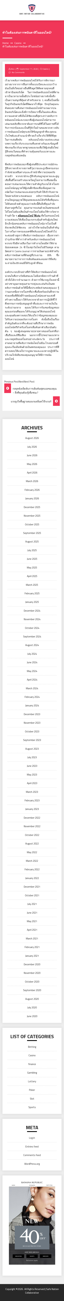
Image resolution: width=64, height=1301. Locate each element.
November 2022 (32, 826)
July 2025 (32, 550)
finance (32, 1064)
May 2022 (32, 852)
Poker (32, 1090)
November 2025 (32, 516)
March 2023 (32, 792)
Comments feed (32, 1155)
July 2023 (32, 757)
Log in (32, 1138)
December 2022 (32, 818)
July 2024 (32, 654)
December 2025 (32, 507)
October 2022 (32, 835)
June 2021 (32, 913)
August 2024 (32, 645)
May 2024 (32, 671)
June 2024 (32, 662)
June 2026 (32, 455)
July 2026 (32, 447)
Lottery (32, 1081)
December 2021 (32, 887)
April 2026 (32, 472)
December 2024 (32, 611)
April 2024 (32, 680)
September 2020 (32, 990)
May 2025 (32, 567)
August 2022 (32, 843)
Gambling (32, 1073)
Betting (32, 1047)
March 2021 (32, 938)
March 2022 (32, 861)
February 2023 (32, 800)
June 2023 (32, 766)
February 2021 (32, 947)
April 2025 (32, 576)
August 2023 (32, 749)
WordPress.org (32, 1164)
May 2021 (32, 921)
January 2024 (32, 705)
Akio (13, 68)
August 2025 (32, 541)
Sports (32, 1107)
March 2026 (32, 481)
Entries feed (32, 1146)
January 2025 (32, 602)
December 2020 (32, 964)
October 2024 (32, 628)
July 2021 (32, 904)
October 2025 (32, 524)
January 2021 (32, 956)
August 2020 (32, 999)
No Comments (18, 72)
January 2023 (32, 809)
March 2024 (32, 688)
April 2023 (32, 783)
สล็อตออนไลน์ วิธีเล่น (29, 216)
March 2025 (32, 585)
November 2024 (32, 619)
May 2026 (32, 464)
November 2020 (32, 973)
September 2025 (32, 533)
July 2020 (32, 1007)
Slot (32, 1099)
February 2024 (32, 697)
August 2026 (32, 438)
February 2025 (32, 593)
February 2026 (32, 490)
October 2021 (32, 895)
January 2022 (32, 878)
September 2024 (32, 636)
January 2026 (32, 498)
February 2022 (32, 869)
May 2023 (32, 774)
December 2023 (32, 714)
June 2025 (32, 559)
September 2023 (32, 740)
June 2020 (32, 1016)
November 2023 (32, 723)
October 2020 (32, 982)
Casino (46, 68)
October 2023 (32, 731)
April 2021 (32, 930)
